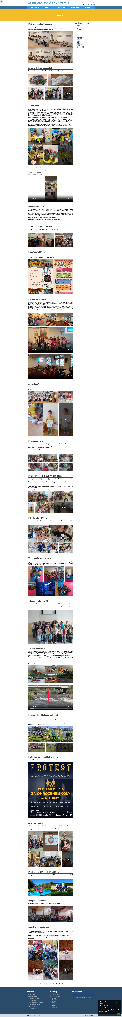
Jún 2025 (79, 40)
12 (56, 983)
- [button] (40, 1015)
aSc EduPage (92, 1015)
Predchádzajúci (33, 983)
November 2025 (80, 35)
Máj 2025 (79, 41)
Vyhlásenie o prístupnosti (34, 998)
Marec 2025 (79, 43)
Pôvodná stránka (32, 1008)
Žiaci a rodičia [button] (74, 7)
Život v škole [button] (61, 7)
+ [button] (81, 4)
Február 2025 (80, 44)
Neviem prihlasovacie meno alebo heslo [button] (83, 997)
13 (59, 983)
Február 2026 (80, 31)
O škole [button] (47, 7)
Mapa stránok (32, 1006)
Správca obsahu (32, 994)
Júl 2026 (79, 26)
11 (53, 983)
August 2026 (79, 25)
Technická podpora (33, 996)
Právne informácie (33, 1000)
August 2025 (79, 38)
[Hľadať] (94, 2)
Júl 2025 (79, 39)
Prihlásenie (92, 4)
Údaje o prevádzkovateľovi (34, 1004)
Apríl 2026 (79, 29)
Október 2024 (80, 48)
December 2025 (80, 34)
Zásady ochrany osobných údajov (36, 1002)
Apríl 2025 (79, 42)
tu (59, 219)
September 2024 (80, 49)
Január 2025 (79, 45)
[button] (85, 5)
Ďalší (66, 983)
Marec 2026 (79, 30)
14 (62, 983)
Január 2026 (79, 33)
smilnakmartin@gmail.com (46, 759)
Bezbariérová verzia (32, 1015)
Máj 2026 (79, 28)
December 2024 (80, 46)
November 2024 (80, 47)
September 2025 (80, 37)
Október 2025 (80, 36)
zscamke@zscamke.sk (56, 996)
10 (50, 983)
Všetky (78, 50)
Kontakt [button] (87, 7)
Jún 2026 (79, 27)
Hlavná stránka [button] (34, 7)
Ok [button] (118, 1013)
